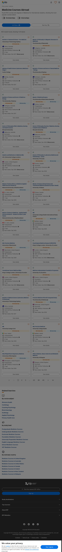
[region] (30, 546)
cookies (8, 546)
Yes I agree (49, 547)
